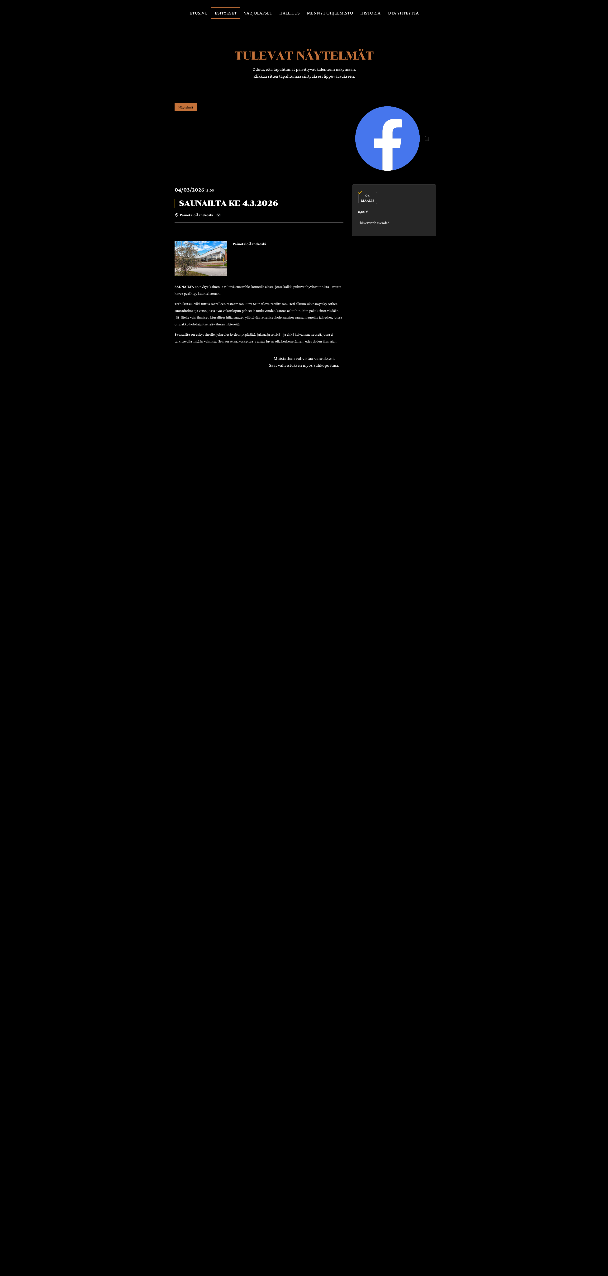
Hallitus (289, 12)
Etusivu (199, 12)
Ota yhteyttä (403, 12)
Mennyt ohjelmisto (330, 12)
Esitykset (226, 12)
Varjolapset (258, 12)
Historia (370, 12)
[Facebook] (387, 138)
